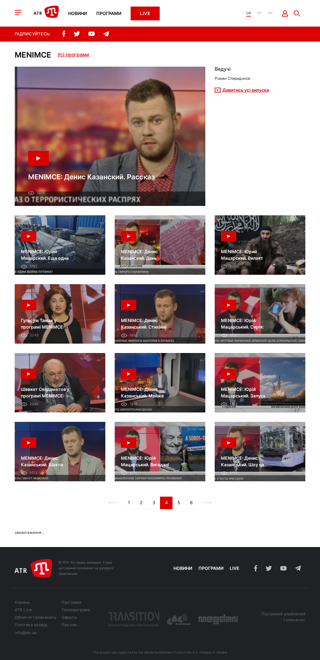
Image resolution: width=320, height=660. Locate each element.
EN (270, 13)
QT (259, 13)
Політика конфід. (31, 625)
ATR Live (23, 610)
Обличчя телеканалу (35, 617)
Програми (108, 13)
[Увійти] (285, 13)
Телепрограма (76, 610)
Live (145, 13)
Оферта (69, 617)
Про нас (70, 625)
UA (248, 13)
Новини (77, 13)
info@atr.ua (26, 633)
